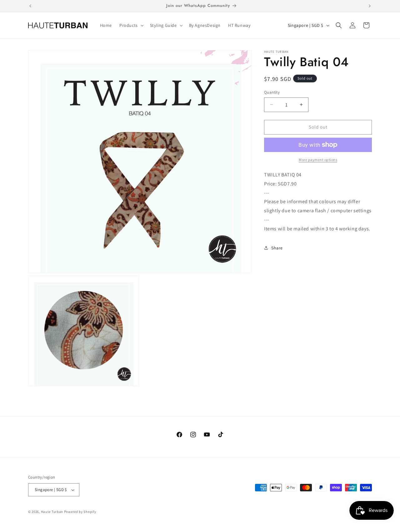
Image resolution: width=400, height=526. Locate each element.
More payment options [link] (318, 159)
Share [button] (277, 247)
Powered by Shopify (80, 511)
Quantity (272, 92)
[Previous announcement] (30, 6)
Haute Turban (52, 511)
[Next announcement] (370, 6)
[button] (131, 25)
